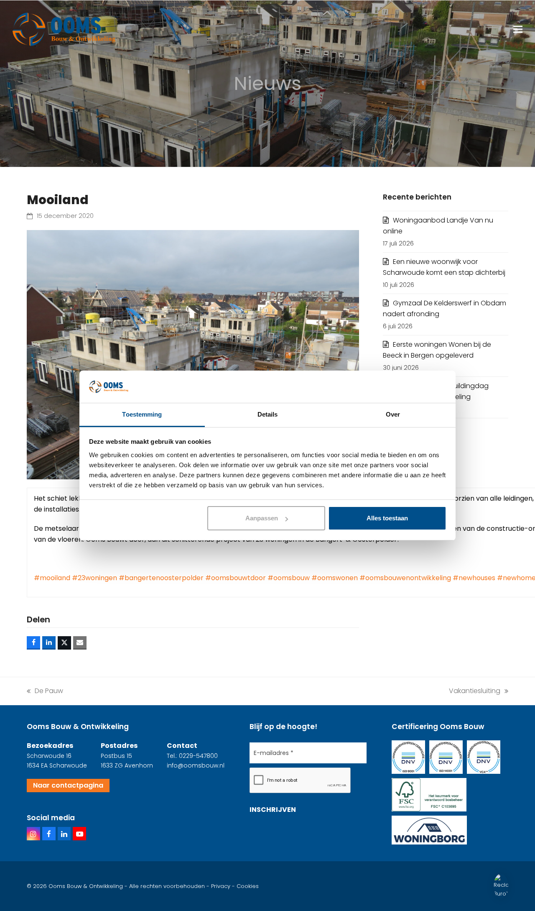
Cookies (248, 886)
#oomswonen (334, 578)
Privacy (220, 886)
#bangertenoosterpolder (161, 578)
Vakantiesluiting (474, 691)
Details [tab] (267, 414)
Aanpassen (261, 518)
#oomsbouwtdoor (235, 578)
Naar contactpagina (68, 785)
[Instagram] (33, 833)
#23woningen (94, 578)
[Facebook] (49, 833)
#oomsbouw (289, 578)
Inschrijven (273, 809)
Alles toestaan (387, 518)
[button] (517, 29)
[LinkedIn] (64, 833)
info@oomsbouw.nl (195, 765)
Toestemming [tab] (142, 414)
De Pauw (45, 691)
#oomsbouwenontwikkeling (405, 578)
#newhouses (474, 578)
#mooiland (52, 578)
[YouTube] (79, 833)
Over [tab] (393, 414)
